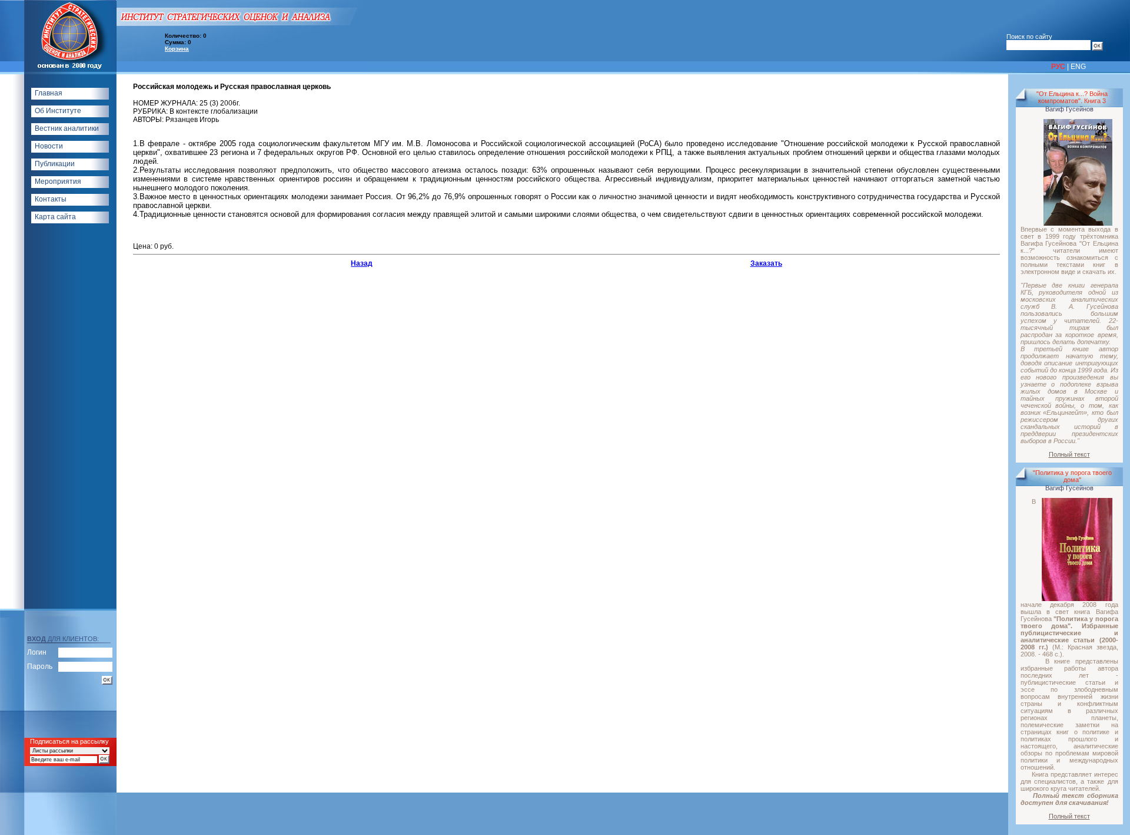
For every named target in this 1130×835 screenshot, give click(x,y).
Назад (362, 263)
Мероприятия (58, 181)
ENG (1078, 66)
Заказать (766, 263)
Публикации (55, 164)
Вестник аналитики (67, 128)
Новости (49, 146)
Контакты (51, 199)
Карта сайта (55, 217)
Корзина (177, 48)
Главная (48, 93)
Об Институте (58, 111)
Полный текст (1069, 454)
